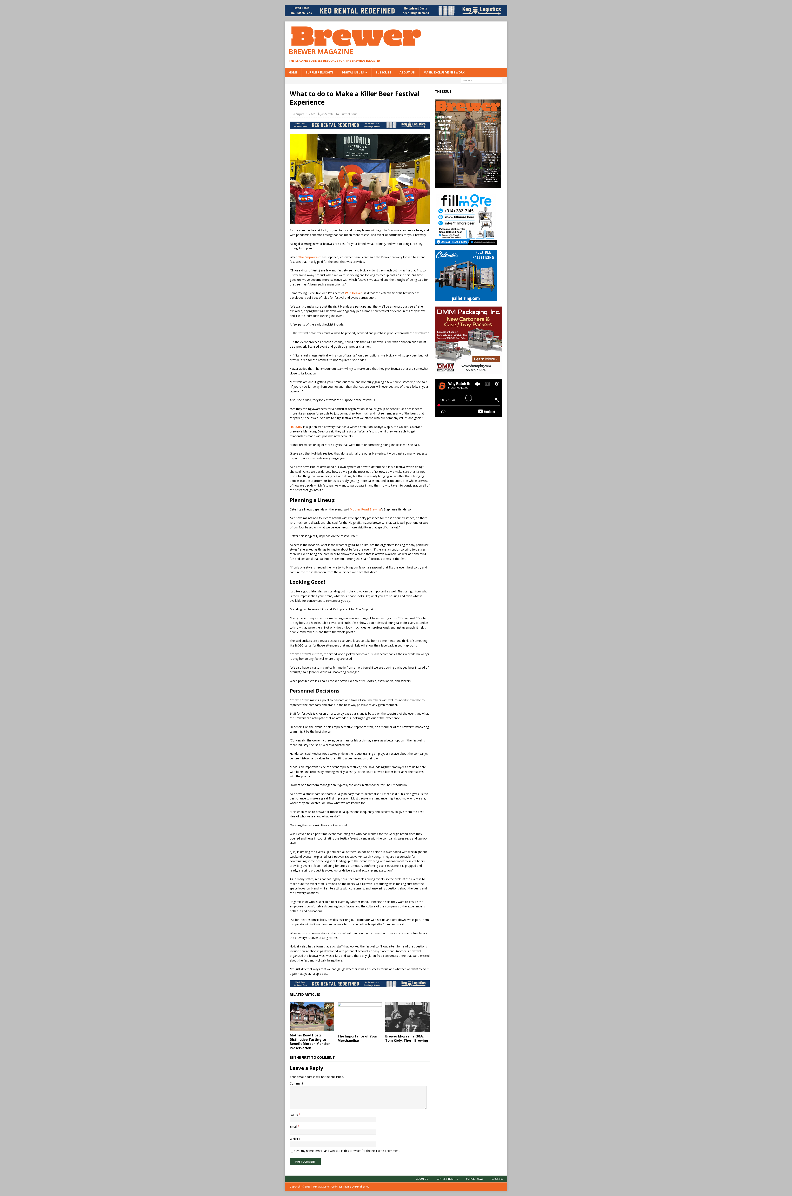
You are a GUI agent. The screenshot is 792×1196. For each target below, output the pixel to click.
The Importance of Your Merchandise (357, 1038)
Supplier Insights (320, 72)
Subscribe (383, 72)
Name (294, 1115)
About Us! (407, 72)
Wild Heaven (354, 293)
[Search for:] (481, 80)
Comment (296, 1083)
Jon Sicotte (327, 114)
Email (294, 1127)
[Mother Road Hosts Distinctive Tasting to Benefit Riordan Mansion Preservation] (312, 1016)
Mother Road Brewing (365, 509)
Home (293, 72)
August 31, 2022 (305, 114)
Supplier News (474, 1178)
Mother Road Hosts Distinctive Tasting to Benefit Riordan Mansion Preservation (310, 1041)
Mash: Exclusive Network (444, 72)
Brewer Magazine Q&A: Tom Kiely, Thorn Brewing (406, 1038)
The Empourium (310, 257)
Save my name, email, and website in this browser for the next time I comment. (347, 1151)
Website (295, 1139)
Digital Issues (353, 72)
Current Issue (349, 114)
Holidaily (296, 427)
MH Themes (362, 1186)
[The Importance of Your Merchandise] (360, 1017)
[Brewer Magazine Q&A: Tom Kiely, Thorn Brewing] (407, 1017)
